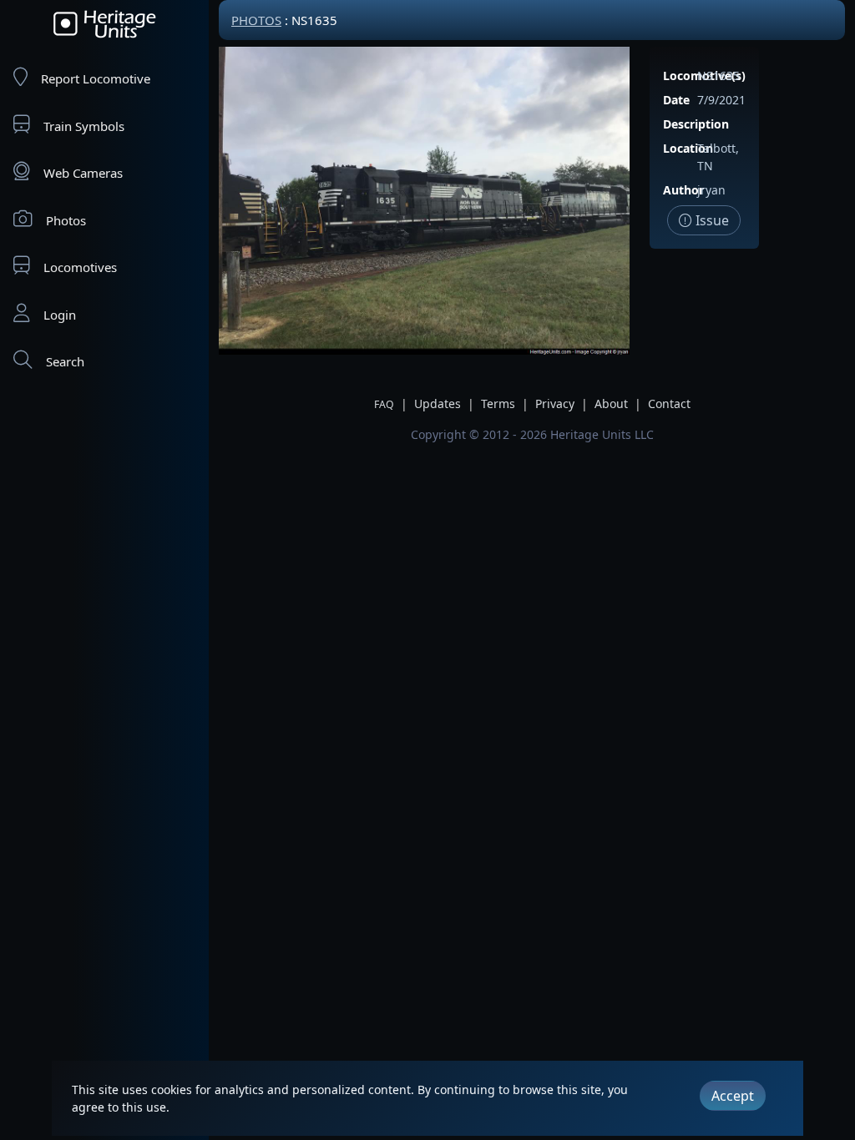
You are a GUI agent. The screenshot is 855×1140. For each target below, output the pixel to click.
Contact (669, 403)
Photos (66, 220)
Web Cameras (83, 172)
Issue (710, 220)
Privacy (554, 403)
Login (59, 314)
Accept (732, 1096)
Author (683, 190)
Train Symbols (83, 126)
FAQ (384, 404)
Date (676, 100)
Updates (437, 403)
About (611, 403)
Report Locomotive (95, 78)
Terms (498, 403)
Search (65, 361)
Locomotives (80, 267)
